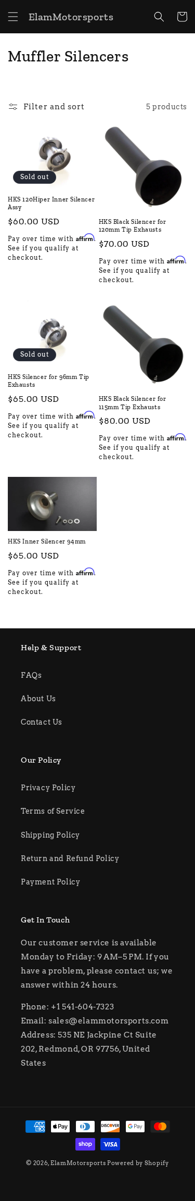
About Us (38, 698)
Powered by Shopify (138, 1163)
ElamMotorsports (78, 1163)
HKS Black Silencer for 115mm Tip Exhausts (132, 403)
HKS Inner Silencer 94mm (47, 541)
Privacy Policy (48, 787)
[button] (13, 16)
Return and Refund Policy (70, 858)
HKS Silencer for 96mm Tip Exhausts (48, 381)
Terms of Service (53, 811)
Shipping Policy (50, 835)
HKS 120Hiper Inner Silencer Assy (51, 203)
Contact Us (41, 722)
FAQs (31, 675)
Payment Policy (50, 882)
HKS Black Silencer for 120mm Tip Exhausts (132, 226)
